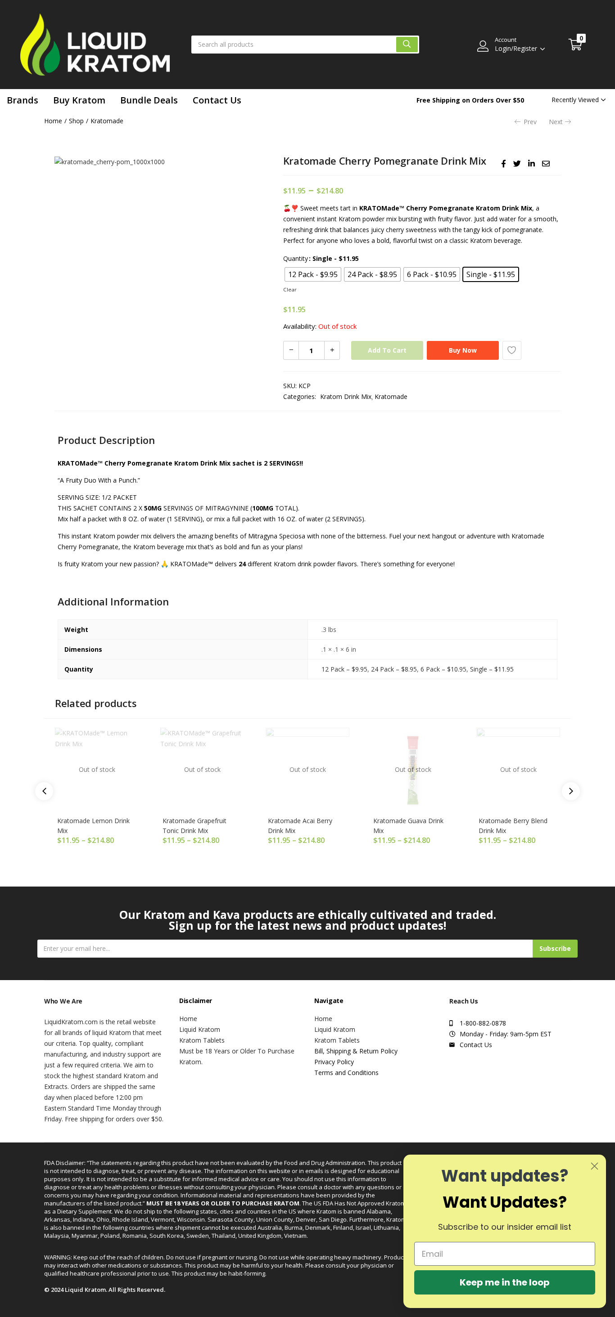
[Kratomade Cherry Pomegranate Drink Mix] (503, 163)
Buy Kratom (79, 100)
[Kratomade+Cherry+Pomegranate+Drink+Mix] (517, 163)
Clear (290, 289)
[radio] (313, 274)
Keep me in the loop (505, 1282)
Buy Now (463, 350)
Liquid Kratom (199, 1029)
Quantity (295, 258)
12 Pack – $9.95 (344, 669)
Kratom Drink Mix (345, 396)
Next (556, 121)
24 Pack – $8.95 (394, 669)
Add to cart (387, 350)
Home (53, 120)
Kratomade (106, 120)
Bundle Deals (149, 100)
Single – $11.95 (492, 669)
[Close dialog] (594, 1166)
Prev (530, 121)
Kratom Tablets (202, 1040)
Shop (76, 120)
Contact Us (217, 100)
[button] (575, 44)
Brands (22, 100)
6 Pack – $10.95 (443, 669)
